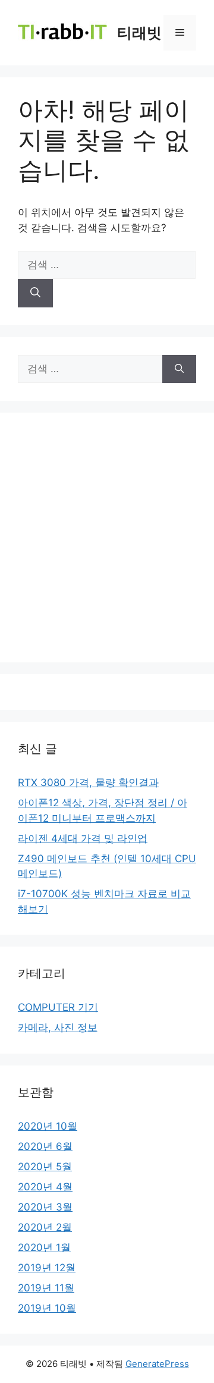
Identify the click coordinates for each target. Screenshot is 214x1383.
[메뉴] (179, 33)
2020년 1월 (44, 1247)
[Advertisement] (107, 537)
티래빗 (139, 33)
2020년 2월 (45, 1227)
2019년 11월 (46, 1288)
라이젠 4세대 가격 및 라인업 (82, 838)
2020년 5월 (45, 1167)
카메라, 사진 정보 (57, 1027)
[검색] (35, 293)
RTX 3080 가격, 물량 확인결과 (88, 782)
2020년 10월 (47, 1126)
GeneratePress (157, 1363)
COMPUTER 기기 (58, 1007)
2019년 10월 (47, 1308)
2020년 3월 (45, 1207)
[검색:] (107, 265)
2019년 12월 (46, 1268)
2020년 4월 (45, 1187)
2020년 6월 (45, 1146)
